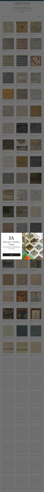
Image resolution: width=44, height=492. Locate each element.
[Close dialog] (41, 234)
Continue (11, 254)
